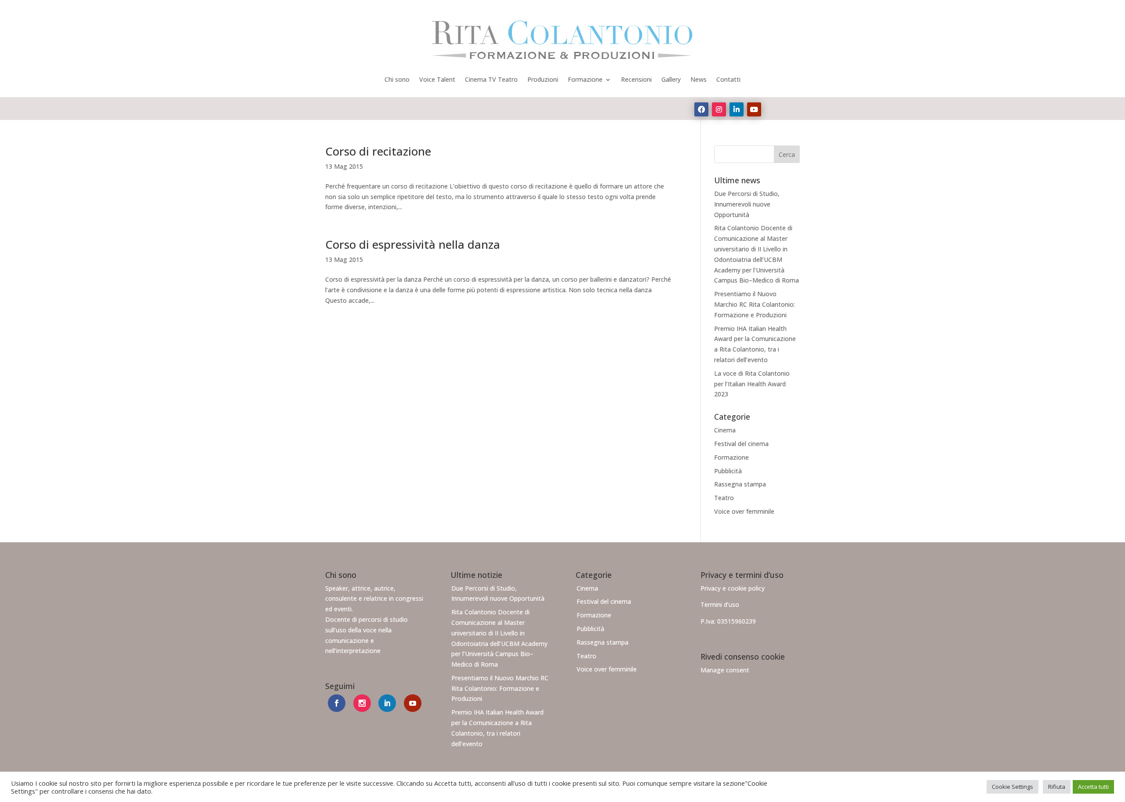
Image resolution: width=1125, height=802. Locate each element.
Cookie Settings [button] (1012, 787)
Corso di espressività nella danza (412, 244)
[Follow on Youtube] (754, 109)
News (698, 79)
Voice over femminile (744, 511)
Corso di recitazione (378, 151)
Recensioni (636, 79)
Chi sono (397, 79)
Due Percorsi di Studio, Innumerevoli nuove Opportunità (747, 204)
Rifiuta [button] (1056, 787)
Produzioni (542, 79)
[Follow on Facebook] (701, 109)
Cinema (725, 430)
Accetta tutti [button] (1093, 787)
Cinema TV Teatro (491, 79)
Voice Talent (437, 79)
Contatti (728, 79)
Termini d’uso (719, 604)
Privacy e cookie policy (732, 588)
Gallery (671, 79)
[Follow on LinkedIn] (736, 109)
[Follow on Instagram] (719, 109)
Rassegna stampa (740, 484)
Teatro (724, 498)
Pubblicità (728, 471)
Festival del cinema (741, 443)
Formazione (585, 79)
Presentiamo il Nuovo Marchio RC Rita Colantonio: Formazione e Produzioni (754, 304)
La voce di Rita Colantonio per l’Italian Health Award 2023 (752, 384)
